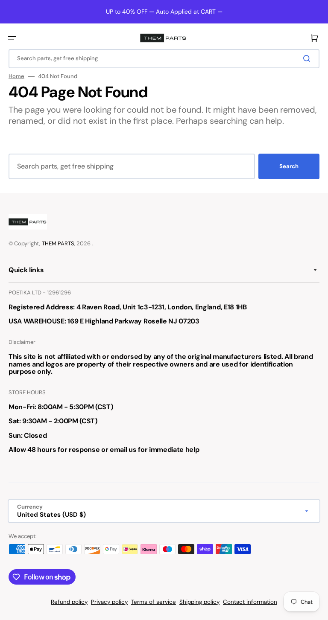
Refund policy (69, 601)
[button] (12, 38)
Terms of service (153, 601)
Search (289, 166)
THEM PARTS (58, 243)
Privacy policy (109, 601)
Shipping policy (199, 601)
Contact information (250, 601)
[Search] (308, 58)
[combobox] (164, 58)
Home (16, 76)
